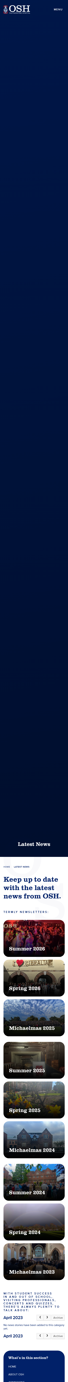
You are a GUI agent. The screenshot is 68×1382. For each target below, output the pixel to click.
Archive (58, 1318)
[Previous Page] (40, 1318)
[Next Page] (47, 1318)
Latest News (21, 867)
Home (6, 867)
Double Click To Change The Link (34, 938)
